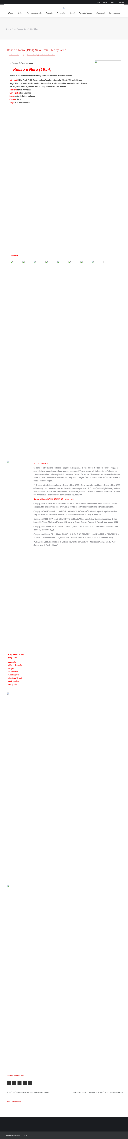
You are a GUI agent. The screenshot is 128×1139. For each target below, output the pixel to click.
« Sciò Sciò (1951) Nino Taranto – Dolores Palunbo (28, 1092)
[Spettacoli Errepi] (17, 786)
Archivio (121, 2)
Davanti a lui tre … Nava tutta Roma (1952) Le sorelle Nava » (98, 1092)
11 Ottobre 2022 (14, 55)
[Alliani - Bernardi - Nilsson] (98, 354)
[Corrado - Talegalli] (51, 354)
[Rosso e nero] (108, 154)
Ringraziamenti (102, 2)
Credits (26, 1135)
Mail (112, 2)
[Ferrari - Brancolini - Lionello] (74, 354)
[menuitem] (11, 13)
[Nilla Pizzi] (16, 354)
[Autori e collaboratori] (17, 978)
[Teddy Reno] (28, 354)
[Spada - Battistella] (86, 354)
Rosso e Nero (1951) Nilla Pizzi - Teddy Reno (41, 55)
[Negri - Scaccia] (63, 354)
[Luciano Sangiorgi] (40, 354)
